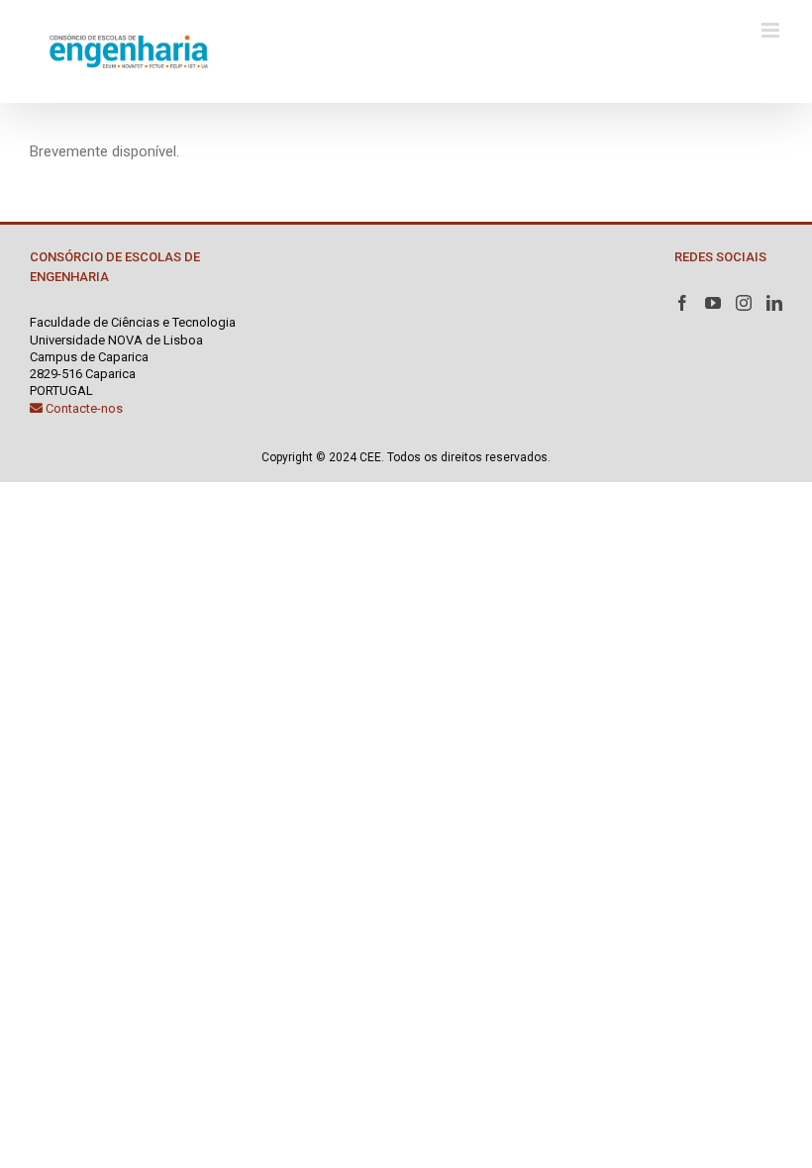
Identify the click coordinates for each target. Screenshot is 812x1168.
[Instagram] (744, 303)
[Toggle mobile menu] (771, 30)
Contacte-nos (83, 408)
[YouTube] (713, 303)
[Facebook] (682, 303)
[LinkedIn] (774, 303)
